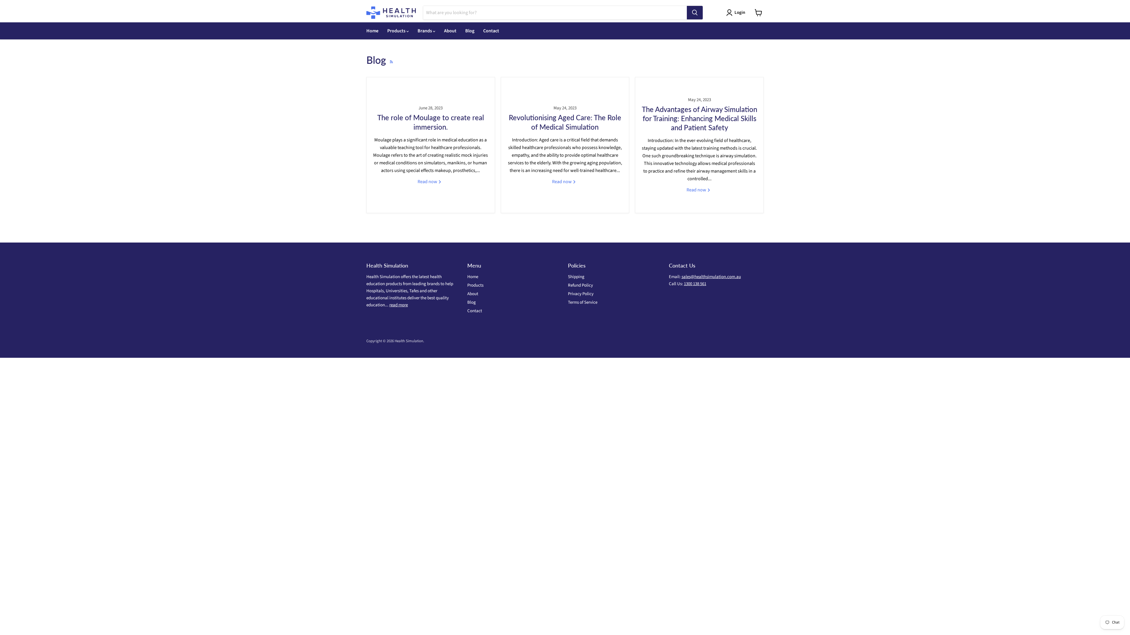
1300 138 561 (695, 284)
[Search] (695, 12)
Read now (428, 181)
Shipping (576, 277)
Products (396, 31)
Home (372, 31)
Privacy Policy (581, 294)
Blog (469, 31)
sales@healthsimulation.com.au (711, 277)
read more (398, 305)
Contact (491, 31)
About (450, 31)
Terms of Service (582, 302)
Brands (425, 31)
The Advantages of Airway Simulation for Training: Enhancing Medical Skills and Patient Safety (699, 118)
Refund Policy (580, 285)
